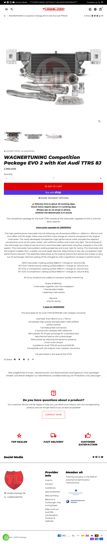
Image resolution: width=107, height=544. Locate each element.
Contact (49, 484)
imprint (48, 480)
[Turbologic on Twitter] (5, 2)
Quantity (8, 174)
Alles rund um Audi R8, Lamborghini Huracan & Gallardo (52, 515)
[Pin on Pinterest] (97, 16)
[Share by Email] (102, 16)
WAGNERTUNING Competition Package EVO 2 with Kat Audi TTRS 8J (38, 16)
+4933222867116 (13, 497)
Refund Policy (52, 495)
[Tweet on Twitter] (95, 16)
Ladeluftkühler (28, 151)
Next (99, 75)
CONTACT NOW (53, 414)
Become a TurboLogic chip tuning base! (53, 502)
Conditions (50, 488)
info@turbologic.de (14, 493)
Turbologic (22, 537)
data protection (52, 491)
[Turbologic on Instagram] (11, 2)
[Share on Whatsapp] (100, 16)
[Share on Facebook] (92, 16)
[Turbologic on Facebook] (8, 2)
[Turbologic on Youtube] (13, 2)
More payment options (55, 198)
